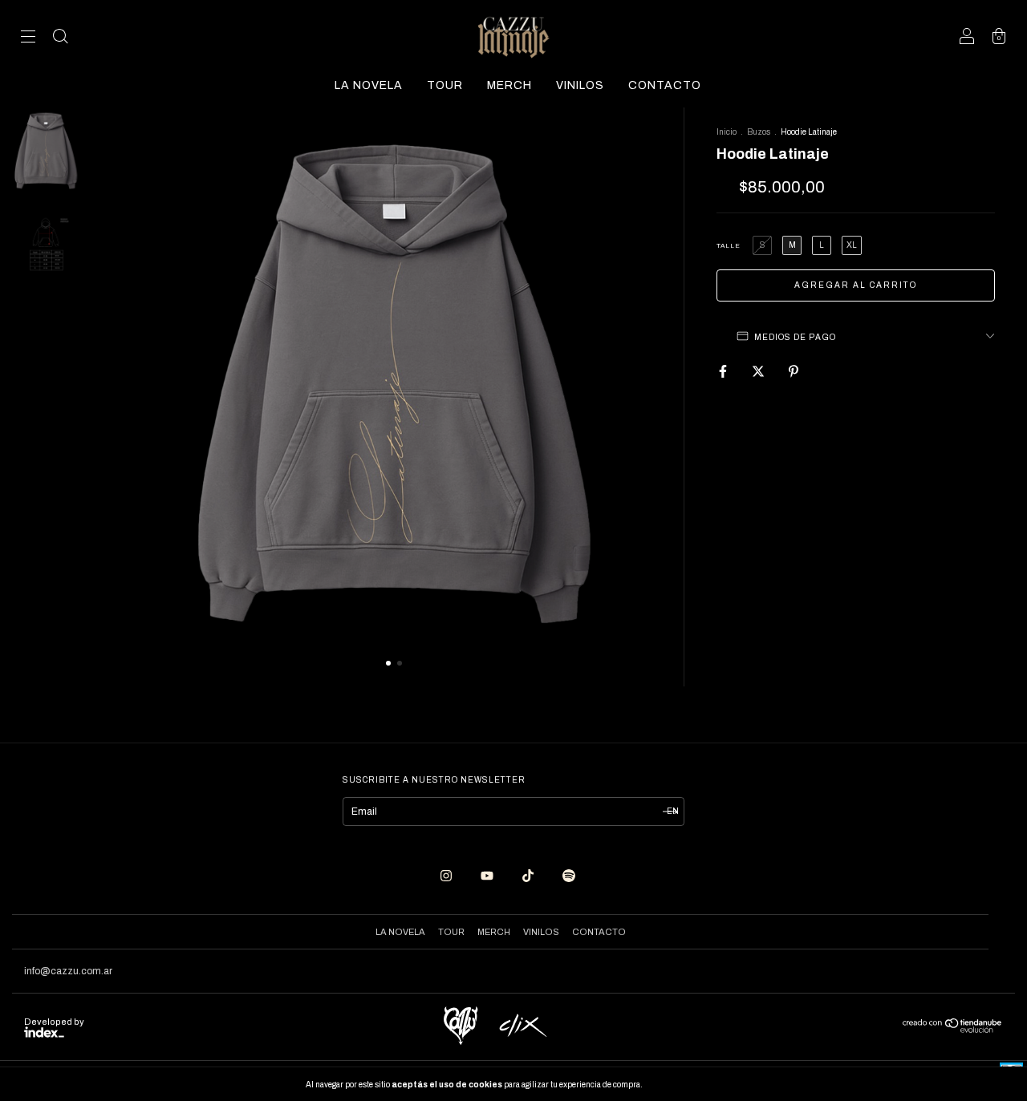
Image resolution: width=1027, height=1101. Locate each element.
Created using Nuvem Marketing (514, 359)
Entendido (688, 1083)
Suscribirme (514, 307)
